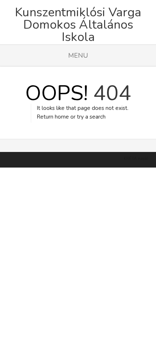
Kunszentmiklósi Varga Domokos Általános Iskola (78, 22)
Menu (78, 55)
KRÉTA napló (136, 158)
